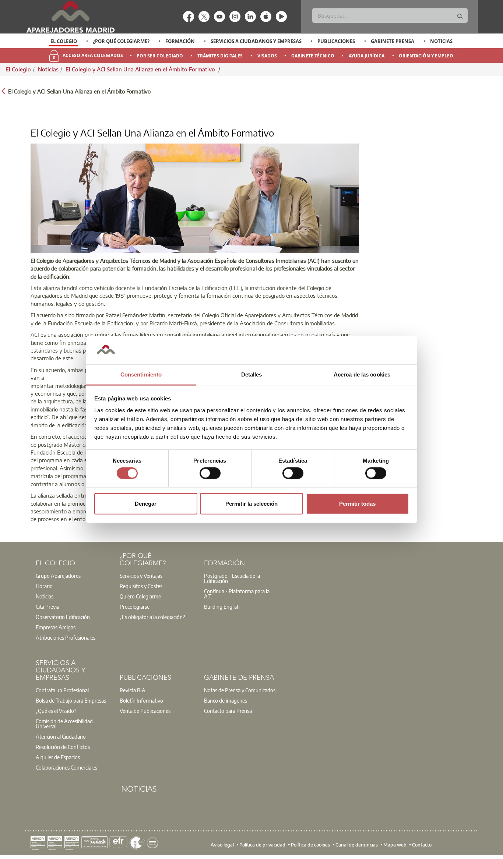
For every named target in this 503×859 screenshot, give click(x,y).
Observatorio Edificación (63, 617)
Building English (222, 606)
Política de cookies (310, 844)
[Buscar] (460, 16)
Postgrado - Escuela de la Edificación (232, 578)
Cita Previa (47, 606)
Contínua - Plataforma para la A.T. (237, 594)
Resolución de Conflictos (63, 746)
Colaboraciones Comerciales (66, 767)
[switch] (210, 473)
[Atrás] (3, 90)
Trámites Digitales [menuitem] (220, 56)
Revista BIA (132, 690)
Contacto (422, 844)
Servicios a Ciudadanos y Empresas (256, 41)
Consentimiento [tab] (141, 374)
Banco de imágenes (225, 700)
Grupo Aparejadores (58, 575)
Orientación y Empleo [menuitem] (426, 56)
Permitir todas (357, 504)
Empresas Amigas (55, 627)
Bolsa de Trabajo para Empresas (71, 700)
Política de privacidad (262, 844)
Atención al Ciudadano (61, 736)
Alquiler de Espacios (58, 757)
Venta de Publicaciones (145, 710)
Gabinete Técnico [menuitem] (312, 56)
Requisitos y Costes (141, 586)
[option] (63, 41)
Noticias (441, 41)
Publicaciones (336, 41)
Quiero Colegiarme (140, 596)
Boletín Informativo (141, 700)
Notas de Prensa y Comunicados (239, 690)
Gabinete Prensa (392, 41)
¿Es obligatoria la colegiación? (152, 617)
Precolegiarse (135, 606)
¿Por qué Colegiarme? (121, 41)
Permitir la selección (251, 504)
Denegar (145, 504)
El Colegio (63, 41)
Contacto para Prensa (228, 710)
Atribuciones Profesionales (65, 637)
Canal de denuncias (356, 844)
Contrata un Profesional (62, 690)
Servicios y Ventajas (141, 575)
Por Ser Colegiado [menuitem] (160, 56)
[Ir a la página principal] (70, 16)
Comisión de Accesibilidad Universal (64, 723)
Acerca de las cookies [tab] (362, 374)
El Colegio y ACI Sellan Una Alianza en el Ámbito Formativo (141, 69)
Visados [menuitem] (267, 56)
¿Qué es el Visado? (56, 710)
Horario (44, 586)
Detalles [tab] (251, 374)
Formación (180, 41)
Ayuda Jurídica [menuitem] (366, 56)
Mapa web (395, 844)
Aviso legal (222, 844)
